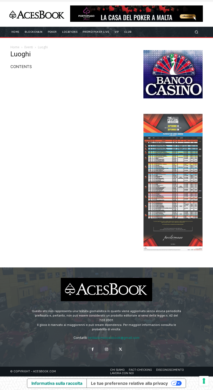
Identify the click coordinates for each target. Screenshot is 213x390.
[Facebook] (93, 349)
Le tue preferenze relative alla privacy (129, 383)
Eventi (28, 47)
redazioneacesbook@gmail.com (113, 338)
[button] (196, 32)
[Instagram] (106, 349)
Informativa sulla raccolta (56, 383)
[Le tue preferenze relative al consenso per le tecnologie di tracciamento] (204, 381)
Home (14, 47)
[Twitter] (120, 349)
